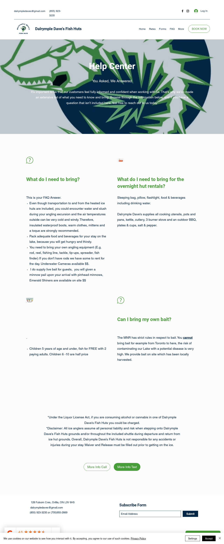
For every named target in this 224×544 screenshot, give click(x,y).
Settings (192, 538)
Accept (209, 538)
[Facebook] (182, 11)
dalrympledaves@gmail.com (29, 11)
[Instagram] (188, 11)
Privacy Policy (138, 538)
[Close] (220, 538)
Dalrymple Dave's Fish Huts (58, 29)
